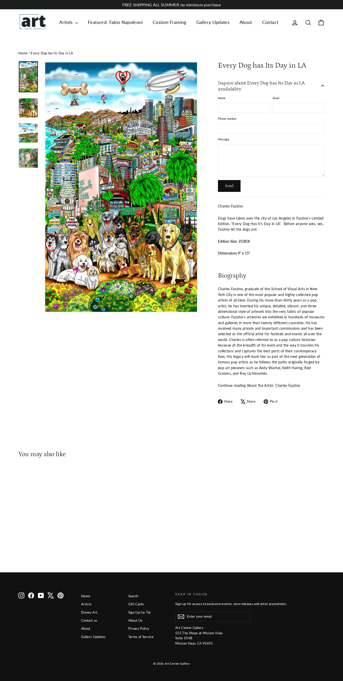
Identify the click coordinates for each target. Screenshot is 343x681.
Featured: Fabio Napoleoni (115, 22)
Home (22, 53)
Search (133, 596)
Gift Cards (136, 604)
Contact (270, 22)
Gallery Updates (213, 22)
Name (221, 98)
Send (229, 186)
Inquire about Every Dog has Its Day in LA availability (261, 86)
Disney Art (89, 612)
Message (223, 139)
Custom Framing (169, 22)
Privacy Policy (138, 628)
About (246, 22)
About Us (135, 620)
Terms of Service (141, 637)
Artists (66, 22)
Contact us (89, 620)
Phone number (227, 118)
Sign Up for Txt (139, 612)
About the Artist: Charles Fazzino (273, 385)
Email (276, 98)
